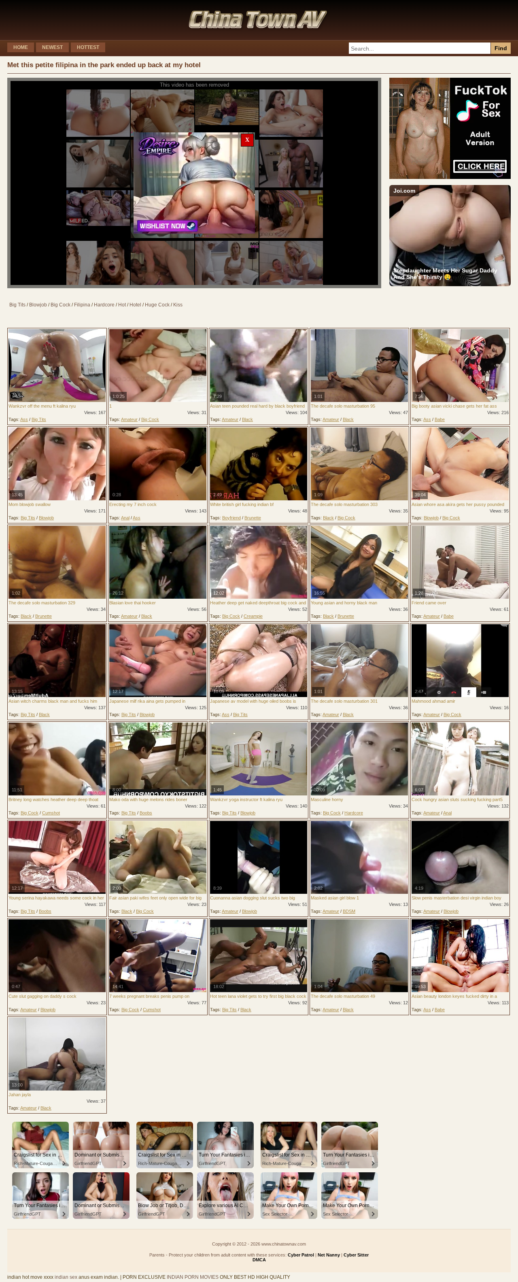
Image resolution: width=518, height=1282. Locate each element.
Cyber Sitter (356, 1254)
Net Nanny (329, 1254)
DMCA (259, 1259)
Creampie (253, 616)
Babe (440, 419)
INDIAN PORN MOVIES (193, 1277)
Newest (52, 47)
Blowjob (38, 305)
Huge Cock (157, 305)
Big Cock (60, 305)
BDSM (349, 911)
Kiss (178, 305)
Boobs (146, 812)
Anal (125, 517)
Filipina (82, 305)
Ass (24, 419)
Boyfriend (231, 517)
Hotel (135, 305)
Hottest (88, 47)
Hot (122, 305)
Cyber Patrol (301, 1254)
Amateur (129, 419)
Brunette (252, 517)
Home (20, 47)
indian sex (66, 1277)
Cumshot (51, 812)
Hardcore (104, 305)
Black (247, 419)
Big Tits (17, 305)
